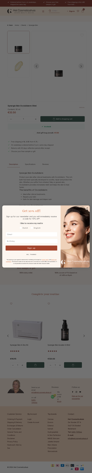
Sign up (31, 248)
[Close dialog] (87, 208)
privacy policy (45, 259)
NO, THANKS (31, 254)
